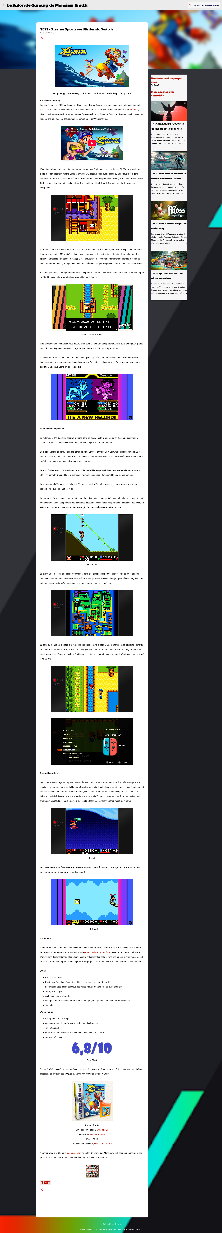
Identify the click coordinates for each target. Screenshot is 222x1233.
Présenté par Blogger (112, 1224)
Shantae (134, 110)
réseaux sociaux (74, 1153)
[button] (41, 38)
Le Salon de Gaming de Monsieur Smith (47, 5)
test (45, 1182)
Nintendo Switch (97, 1134)
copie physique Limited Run (97, 952)
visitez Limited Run (103, 1144)
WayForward (102, 1130)
